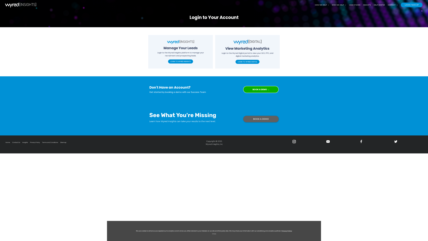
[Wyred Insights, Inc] (20, 5)
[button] (412, 5)
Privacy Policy (286, 231)
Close (214, 234)
